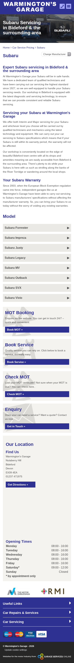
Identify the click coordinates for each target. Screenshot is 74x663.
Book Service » (16, 361)
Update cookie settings (16, 650)
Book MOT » (15, 329)
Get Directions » (18, 484)
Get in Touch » (16, 426)
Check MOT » (15, 394)
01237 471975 (14, 476)
